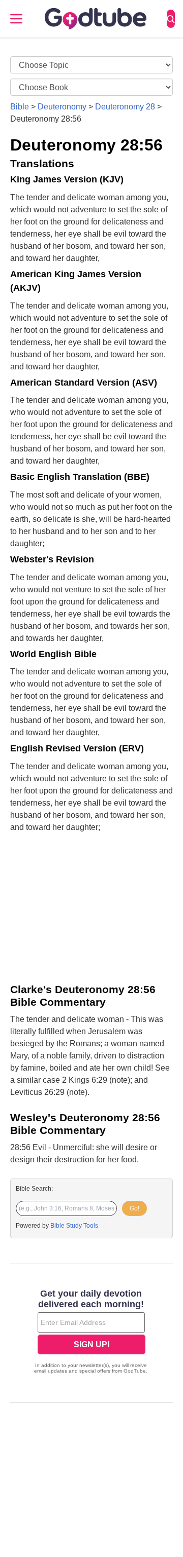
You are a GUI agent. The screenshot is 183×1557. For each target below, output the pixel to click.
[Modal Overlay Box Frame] (91, 1332)
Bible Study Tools (74, 1225)
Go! (134, 1208)
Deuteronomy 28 (125, 106)
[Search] (171, 19)
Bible (19, 106)
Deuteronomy (62, 106)
